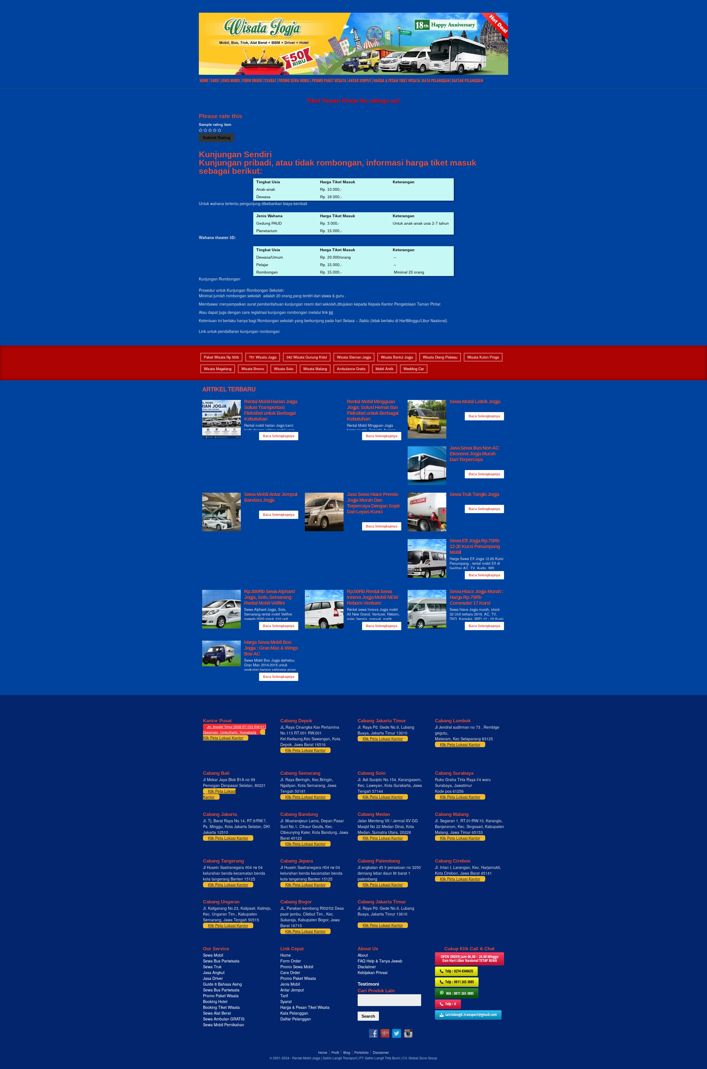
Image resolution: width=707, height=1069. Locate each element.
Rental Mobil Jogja (306, 1057)
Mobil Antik (385, 368)
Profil (335, 1052)
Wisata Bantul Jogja (397, 357)
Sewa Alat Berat (217, 1013)
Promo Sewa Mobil (296, 966)
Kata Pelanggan (436, 80)
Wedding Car (413, 368)
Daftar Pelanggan (467, 80)
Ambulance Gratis (351, 368)
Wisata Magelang (217, 368)
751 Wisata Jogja (262, 357)
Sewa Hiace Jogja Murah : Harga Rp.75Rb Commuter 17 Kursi (476, 597)
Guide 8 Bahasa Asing (222, 984)
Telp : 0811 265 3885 (459, 981)
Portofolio (361, 1052)
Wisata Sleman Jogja (354, 357)
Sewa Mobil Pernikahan (223, 1024)
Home (204, 80)
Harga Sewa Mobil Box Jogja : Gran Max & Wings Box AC (271, 648)
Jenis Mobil (230, 80)
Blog (346, 1052)
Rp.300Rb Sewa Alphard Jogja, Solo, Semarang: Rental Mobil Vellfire (269, 597)
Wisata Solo (283, 368)
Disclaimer (367, 966)
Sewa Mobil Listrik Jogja (475, 401)
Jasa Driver (213, 978)
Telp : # (450, 1003)
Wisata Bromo (252, 368)
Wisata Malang (315, 368)
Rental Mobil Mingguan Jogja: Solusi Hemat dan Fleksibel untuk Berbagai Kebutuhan (373, 410)
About (363, 955)
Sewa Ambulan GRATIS (224, 1019)
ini (331, 312)
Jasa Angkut (214, 972)
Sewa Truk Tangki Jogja (474, 494)
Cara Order (290, 972)
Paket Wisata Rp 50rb (221, 357)
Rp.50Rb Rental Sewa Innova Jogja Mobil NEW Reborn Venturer (372, 597)
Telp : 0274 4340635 (459, 970)
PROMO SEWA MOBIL (294, 80)
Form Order (252, 80)
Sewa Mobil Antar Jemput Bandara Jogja (270, 497)
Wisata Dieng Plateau (440, 357)
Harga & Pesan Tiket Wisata (396, 80)
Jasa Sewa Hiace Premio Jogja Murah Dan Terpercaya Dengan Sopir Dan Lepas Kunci (373, 503)
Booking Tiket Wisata (222, 1007)
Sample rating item (215, 124)
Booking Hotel (215, 1001)
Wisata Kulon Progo (483, 357)
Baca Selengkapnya (278, 436)
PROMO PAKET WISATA (329, 80)
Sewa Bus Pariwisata (222, 961)
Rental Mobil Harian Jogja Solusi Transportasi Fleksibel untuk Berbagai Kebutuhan (270, 410)
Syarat (270, 80)
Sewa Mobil (213, 955)
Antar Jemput (359, 80)
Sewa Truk (213, 966)
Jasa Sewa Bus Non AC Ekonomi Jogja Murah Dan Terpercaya (474, 453)
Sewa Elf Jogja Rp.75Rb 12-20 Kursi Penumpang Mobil (475, 546)
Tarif (214, 80)
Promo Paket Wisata (221, 995)
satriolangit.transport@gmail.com (471, 1014)
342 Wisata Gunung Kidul (306, 357)
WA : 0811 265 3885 (460, 993)
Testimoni (368, 984)
